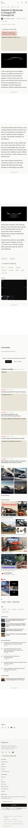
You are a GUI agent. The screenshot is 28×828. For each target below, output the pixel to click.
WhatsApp (4, 270)
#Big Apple (4, 609)
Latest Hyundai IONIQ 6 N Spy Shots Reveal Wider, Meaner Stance (11, 415)
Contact (3, 764)
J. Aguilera (14, 819)
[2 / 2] (11, 298)
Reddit (17, 270)
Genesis (9, 601)
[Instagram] (2, 727)
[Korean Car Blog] (8, 2)
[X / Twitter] (8, 727)
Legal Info (20, 821)
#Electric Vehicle (5, 611)
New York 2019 (16, 601)
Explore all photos (5, 495)
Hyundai (3, 777)
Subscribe (14, 805)
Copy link (4, 273)
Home (2, 7)
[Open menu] (25, 2)
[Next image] (25, 288)
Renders (3, 791)
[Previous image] (2, 288)
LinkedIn (17, 267)
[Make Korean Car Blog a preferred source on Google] (14, 727)
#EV (9, 609)
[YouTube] (11, 727)
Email (22, 270)
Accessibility (7, 823)
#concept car (21, 609)
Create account (17, 361)
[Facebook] (5, 727)
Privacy (5, 821)
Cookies (10, 821)
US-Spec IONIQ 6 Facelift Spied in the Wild (12, 438)
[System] (22, 2)
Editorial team (4, 761)
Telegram (11, 270)
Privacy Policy (19, 808)
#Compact (14, 609)
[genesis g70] (20, 487)
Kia (2, 779)
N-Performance (4, 788)
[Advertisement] (14, 108)
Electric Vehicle (4, 786)
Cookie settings (7, 826)
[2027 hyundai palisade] (20, 474)
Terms (7, 808)
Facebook (11, 267)
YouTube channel (5, 771)
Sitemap (3, 769)
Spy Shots (3, 784)
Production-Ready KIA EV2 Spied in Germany (13, 392)
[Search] (18, 2)
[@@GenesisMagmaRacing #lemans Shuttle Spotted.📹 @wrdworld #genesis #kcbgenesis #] (14, 588)
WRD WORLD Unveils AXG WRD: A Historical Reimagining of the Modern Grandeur (13, 461)
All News (7, 7)
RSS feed (3, 766)
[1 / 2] (4, 298)
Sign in (8, 361)
